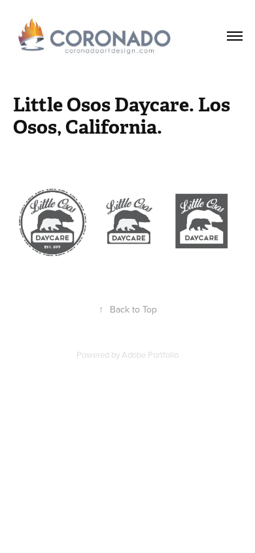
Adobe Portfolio (150, 354)
